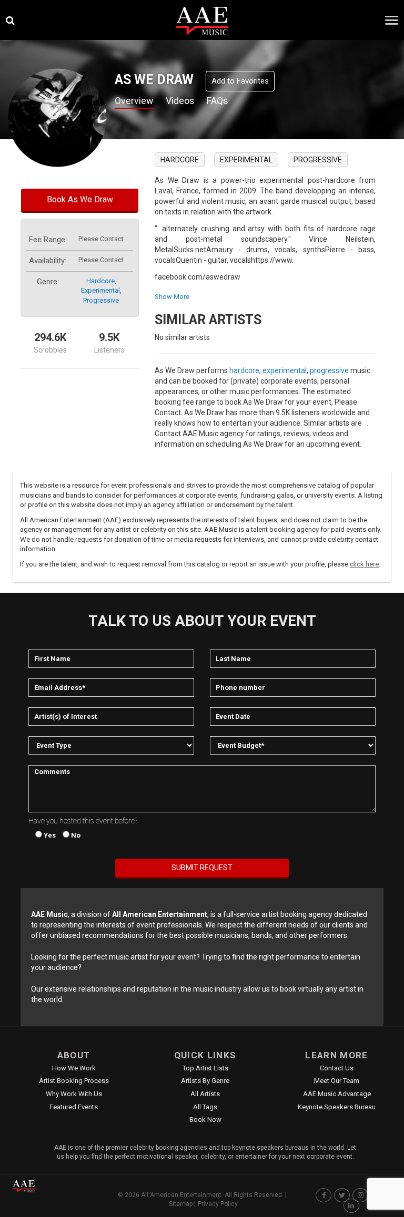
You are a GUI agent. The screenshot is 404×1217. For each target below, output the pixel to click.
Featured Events (73, 1107)
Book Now (205, 1119)
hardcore (100, 281)
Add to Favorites (240, 81)
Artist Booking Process (74, 1081)
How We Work (74, 1068)
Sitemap (181, 1204)
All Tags (205, 1107)
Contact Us (337, 1068)
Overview (134, 100)
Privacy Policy (218, 1204)
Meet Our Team (336, 1081)
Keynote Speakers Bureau (337, 1107)
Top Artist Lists (205, 1068)
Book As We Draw (80, 199)
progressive (101, 300)
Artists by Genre (205, 1081)
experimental (100, 290)
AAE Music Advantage (337, 1094)
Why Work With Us (74, 1094)
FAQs (217, 100)
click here (364, 564)
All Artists (205, 1094)
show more (172, 297)
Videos (180, 100)
